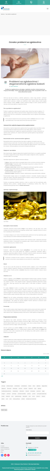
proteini (33, 393)
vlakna (3, 398)
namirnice (38, 391)
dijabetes (38, 385)
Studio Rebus (36, 464)
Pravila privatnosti (5, 447)
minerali (27, 391)
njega (43, 391)
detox (34, 385)
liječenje (39, 388)
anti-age (3, 385)
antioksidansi (24, 385)
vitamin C (38, 396)
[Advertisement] (25, 24)
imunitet (25, 388)
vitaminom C (11, 280)
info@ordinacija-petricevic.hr (34, 455)
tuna (30, 396)
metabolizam (15, 391)
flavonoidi (9, 388)
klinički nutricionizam (24, 185)
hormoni (20, 388)
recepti (3, 396)
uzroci (33, 396)
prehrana (8, 393)
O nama (2, 446)
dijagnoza (4, 388)
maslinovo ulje (35, 327)
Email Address (29, 429)
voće (7, 398)
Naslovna (2, 14)
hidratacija (15, 388)
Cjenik (2, 450)
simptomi (8, 396)
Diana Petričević (14, 86)
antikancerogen (10, 385)
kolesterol (31, 388)
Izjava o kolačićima (5, 449)
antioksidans (17, 385)
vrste (10, 398)
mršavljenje (32, 391)
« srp (2, 375)
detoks (29, 385)
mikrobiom (22, 391)
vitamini (43, 396)
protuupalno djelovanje (41, 393)
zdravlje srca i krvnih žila (31, 398)
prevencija (14, 393)
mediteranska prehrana (6, 391)
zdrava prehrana (16, 398)
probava (29, 393)
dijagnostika (44, 385)
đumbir (11, 329)
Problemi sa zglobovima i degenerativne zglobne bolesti (27, 83)
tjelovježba (25, 396)
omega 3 (3, 393)
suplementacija (18, 396)
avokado (20, 327)
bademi (42, 329)
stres (12, 396)
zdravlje (23, 398)
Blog (2, 452)
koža (35, 388)
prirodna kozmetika (22, 393)
